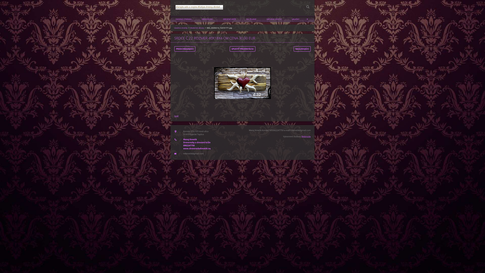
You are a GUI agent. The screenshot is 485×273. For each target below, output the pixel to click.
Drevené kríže (229, 19)
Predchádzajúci (185, 49)
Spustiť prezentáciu (243, 49)
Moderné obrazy (197, 28)
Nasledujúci (302, 49)
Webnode (306, 136)
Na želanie (251, 19)
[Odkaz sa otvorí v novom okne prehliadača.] (242, 83)
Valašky (295, 19)
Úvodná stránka (183, 19)
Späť (176, 116)
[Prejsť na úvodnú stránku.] (199, 5)
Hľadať (307, 7)
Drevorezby (207, 19)
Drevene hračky (274, 19)
